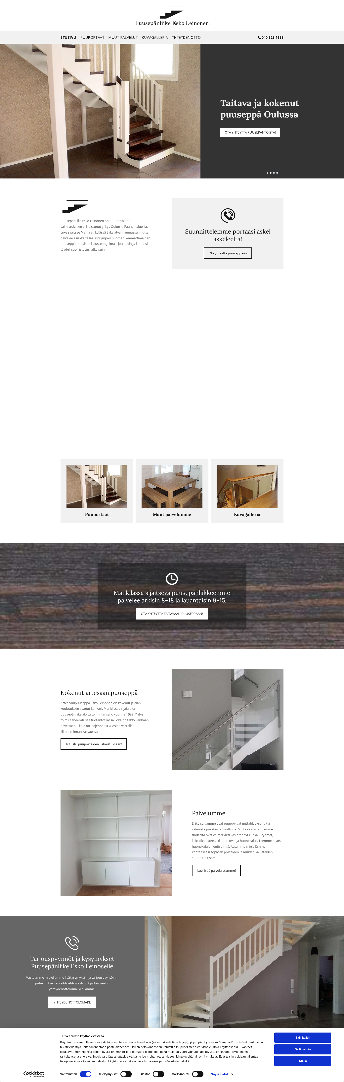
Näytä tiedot (219, 1074)
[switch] (126, 1074)
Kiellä (303, 1061)
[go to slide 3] (274, 173)
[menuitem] (70, 37)
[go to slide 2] (271, 173)
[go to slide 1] (267, 173)
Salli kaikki (302, 1037)
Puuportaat (97, 514)
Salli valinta (303, 1049)
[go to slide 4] (277, 173)
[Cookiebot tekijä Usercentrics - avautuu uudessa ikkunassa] (33, 1074)
